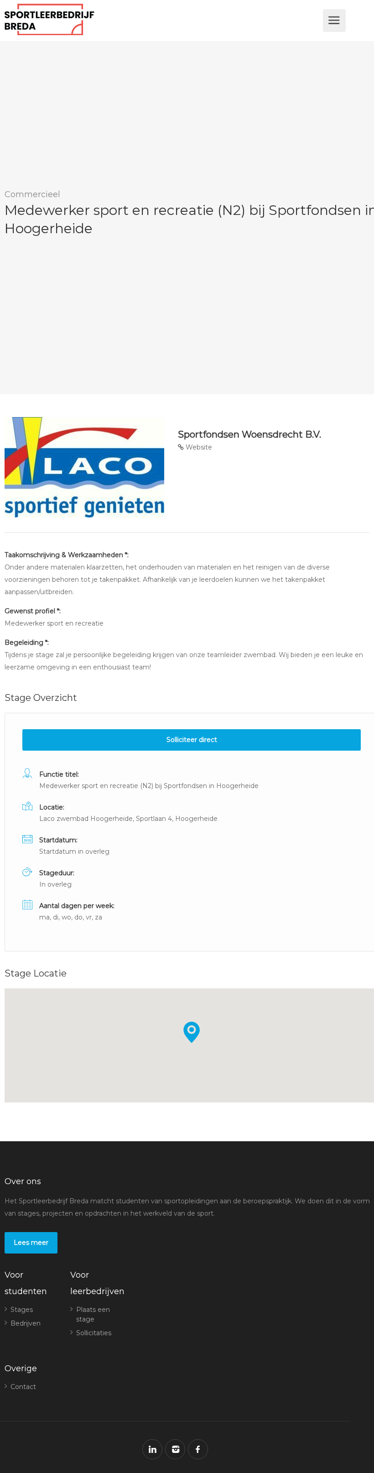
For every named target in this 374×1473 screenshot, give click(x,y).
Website (198, 447)
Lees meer (31, 1242)
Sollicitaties (93, 1333)
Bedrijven (25, 1323)
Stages (21, 1310)
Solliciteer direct (191, 740)
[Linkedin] (152, 1449)
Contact (23, 1387)
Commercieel (32, 194)
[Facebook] (198, 1449)
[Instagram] (175, 1449)
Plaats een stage (93, 1314)
